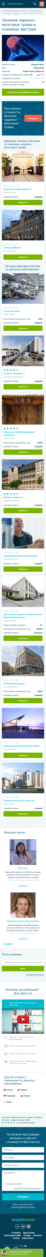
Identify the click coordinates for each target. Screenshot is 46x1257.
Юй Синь (23, 868)
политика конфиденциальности (28, 1188)
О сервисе (16, 1232)
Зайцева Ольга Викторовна (23, 921)
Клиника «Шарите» (13, 497)
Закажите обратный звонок (23, 1207)
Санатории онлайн (12, 1235)
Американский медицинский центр (21, 746)
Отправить (23, 1196)
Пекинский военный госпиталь (19, 800)
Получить (33, 118)
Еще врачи (8, 944)
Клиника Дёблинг (12, 247)
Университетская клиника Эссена (20, 556)
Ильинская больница (14, 683)
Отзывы (27, 1235)
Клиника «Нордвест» (14, 373)
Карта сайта (27, 1238)
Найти (23, 968)
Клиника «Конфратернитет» (17, 189)
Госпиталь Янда (11, 311)
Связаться (23, 202)
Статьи (16, 1238)
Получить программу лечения (23, 92)
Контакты (37, 1235)
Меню (3, 3)
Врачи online (29, 1232)
